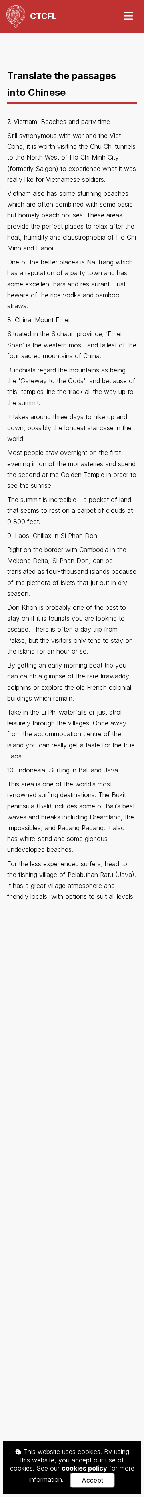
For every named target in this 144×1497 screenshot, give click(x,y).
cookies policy (84, 1468)
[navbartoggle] (128, 16)
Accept (92, 1480)
